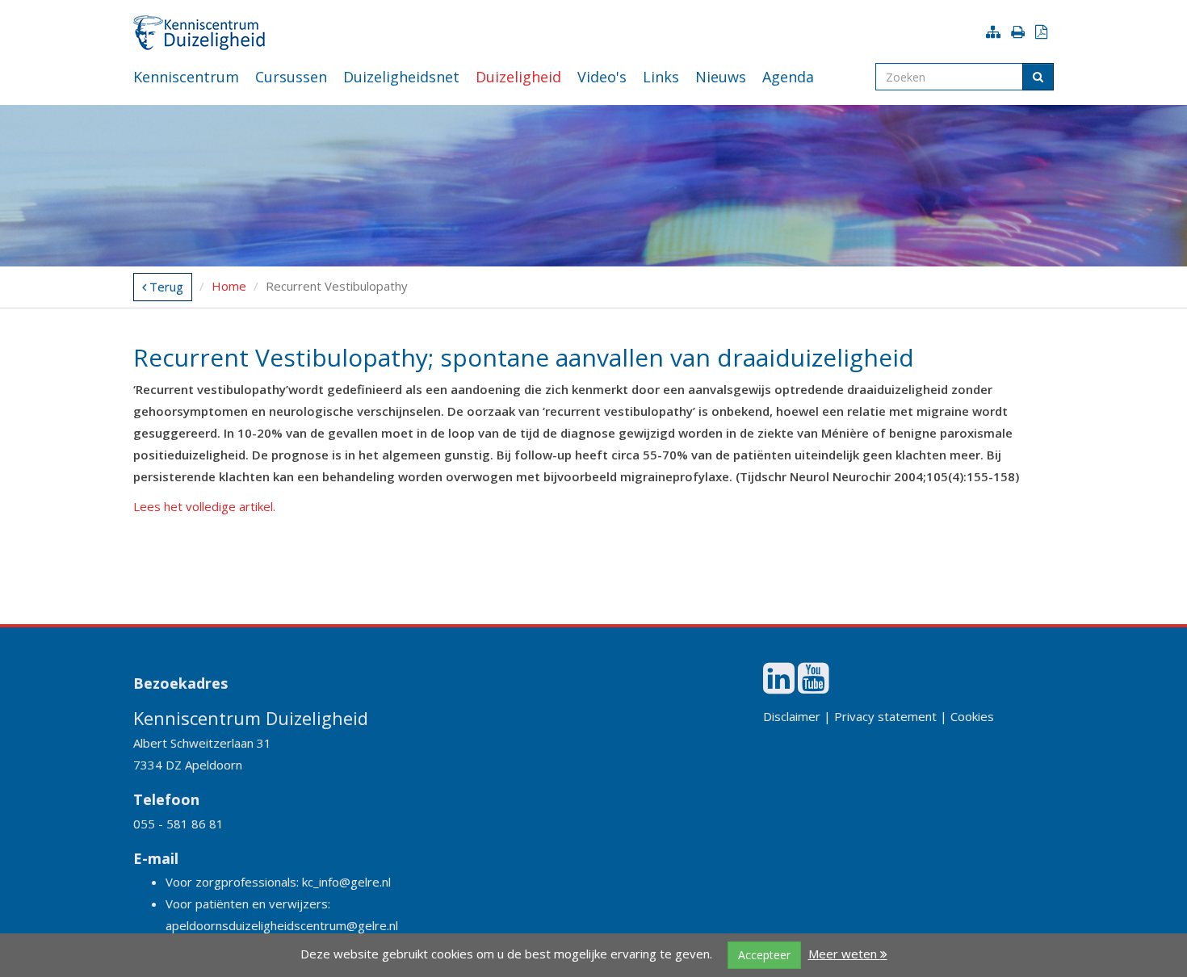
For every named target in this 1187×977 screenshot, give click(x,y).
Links (661, 76)
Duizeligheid (518, 76)
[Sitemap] (996, 31)
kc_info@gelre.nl (346, 882)
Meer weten (844, 954)
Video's (602, 76)
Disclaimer (791, 716)
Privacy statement (885, 716)
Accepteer (764, 954)
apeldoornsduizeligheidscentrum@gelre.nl (282, 925)
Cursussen (291, 76)
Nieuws (720, 76)
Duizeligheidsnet (401, 76)
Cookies (972, 716)
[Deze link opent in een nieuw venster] (779, 686)
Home (229, 286)
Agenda (788, 76)
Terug (164, 287)
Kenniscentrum (186, 76)
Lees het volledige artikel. (204, 506)
